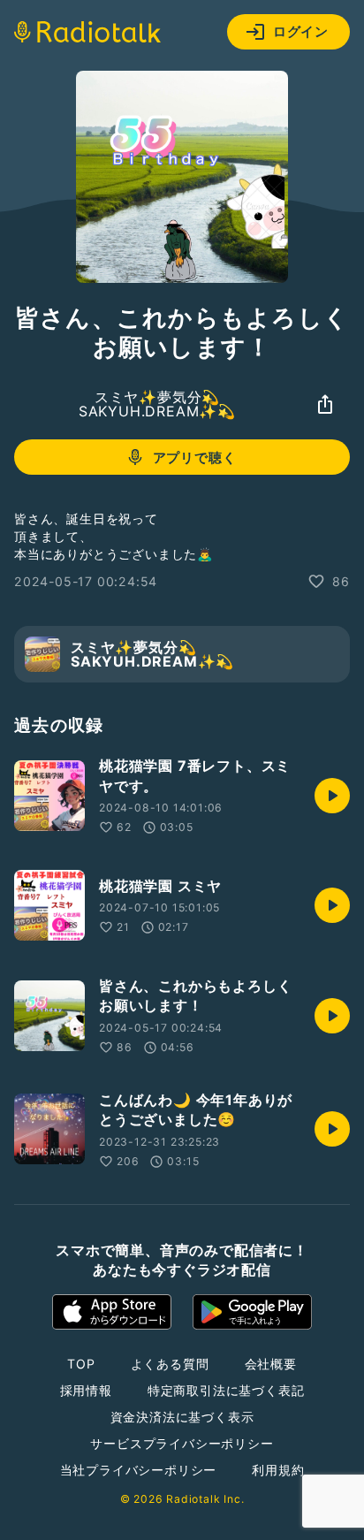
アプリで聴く (195, 457)
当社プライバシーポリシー (138, 1469)
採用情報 (86, 1390)
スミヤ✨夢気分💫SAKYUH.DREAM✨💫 (157, 404)
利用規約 (278, 1469)
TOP (81, 1363)
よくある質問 (170, 1363)
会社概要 (271, 1363)
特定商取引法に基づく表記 (226, 1390)
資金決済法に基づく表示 (182, 1416)
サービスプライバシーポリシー (181, 1443)
